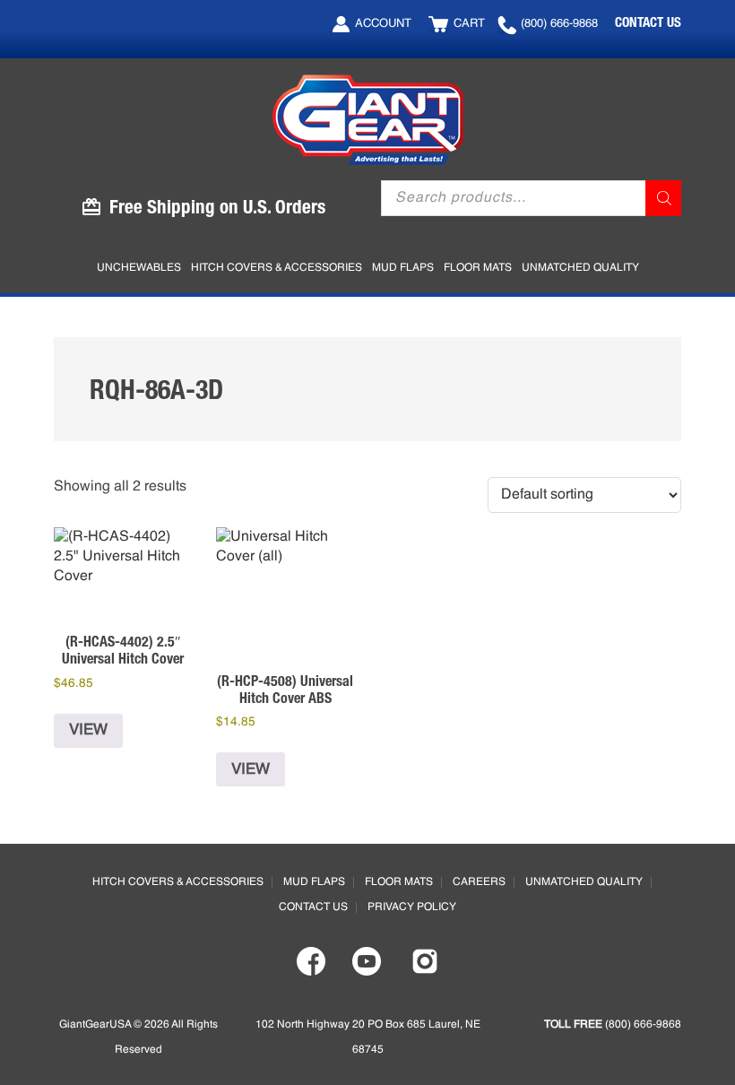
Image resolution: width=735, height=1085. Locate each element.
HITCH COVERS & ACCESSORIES (178, 882)
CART (469, 24)
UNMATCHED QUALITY (584, 882)
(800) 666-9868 (559, 24)
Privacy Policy (412, 907)
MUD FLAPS (314, 882)
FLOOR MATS (399, 882)
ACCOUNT (383, 24)
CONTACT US (648, 22)
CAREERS (479, 882)
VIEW (88, 730)
